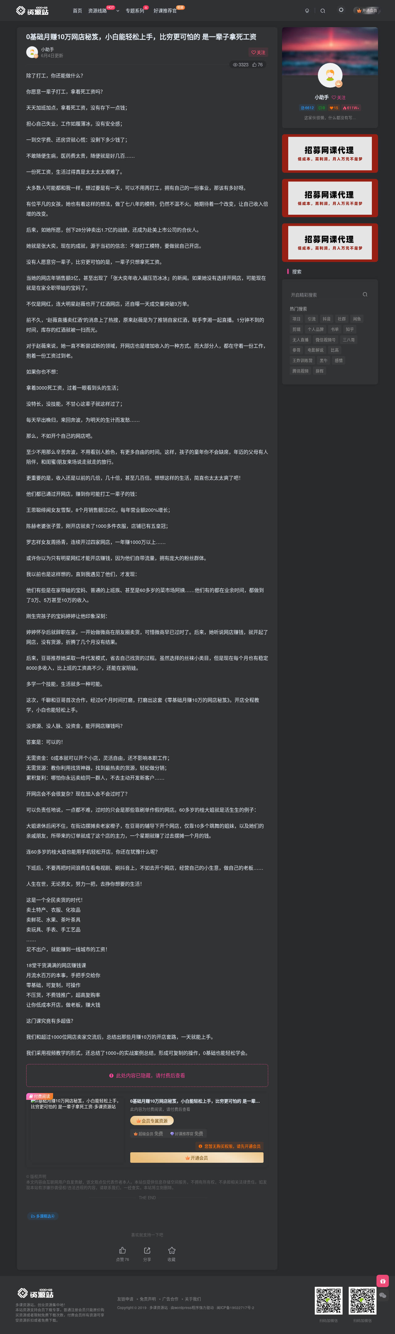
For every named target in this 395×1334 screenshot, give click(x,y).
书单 (335, 329)
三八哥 (349, 339)
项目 (297, 318)
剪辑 (297, 329)
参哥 (297, 350)
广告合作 (170, 1299)
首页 (77, 10)
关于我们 (193, 1299)
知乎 (350, 329)
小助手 (47, 49)
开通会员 (369, 10)
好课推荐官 (169, 9)
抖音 (327, 318)
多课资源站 (158, 1307)
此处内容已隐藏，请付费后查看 (149, 1075)
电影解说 (316, 350)
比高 (335, 350)
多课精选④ (45, 1216)
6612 (309, 107)
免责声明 (148, 1299)
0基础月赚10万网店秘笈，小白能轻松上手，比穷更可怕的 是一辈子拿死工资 (141, 36)
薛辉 (320, 130)
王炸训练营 (303, 360)
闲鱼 (357, 318)
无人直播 (301, 339)
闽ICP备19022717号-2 (235, 1307)
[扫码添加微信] (382, 1295)
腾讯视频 (301, 130)
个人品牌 (316, 329)
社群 (342, 318)
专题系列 (137, 9)
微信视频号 (326, 339)
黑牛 (324, 360)
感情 (339, 360)
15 (336, 107)
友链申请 (125, 1299)
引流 (312, 318)
